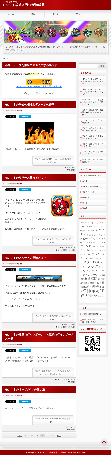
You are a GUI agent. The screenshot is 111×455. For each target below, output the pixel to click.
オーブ (73, 427)
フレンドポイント (98, 246)
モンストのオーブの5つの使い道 (25, 389)
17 (47, 436)
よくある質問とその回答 (66, 250)
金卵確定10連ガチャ (92, 293)
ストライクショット (91, 235)
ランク (101, 267)
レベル (102, 271)
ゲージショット (94, 226)
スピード (72, 324)
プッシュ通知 (85, 250)
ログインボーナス (69, 379)
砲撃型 (92, 283)
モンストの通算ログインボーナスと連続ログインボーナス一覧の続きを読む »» (53, 372)
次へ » (59, 436)
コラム (84, 181)
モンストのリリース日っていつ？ (25, 177)
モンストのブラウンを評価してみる (92, 153)
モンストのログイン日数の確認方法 (92, 121)
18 (52, 436)
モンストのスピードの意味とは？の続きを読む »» (53, 317)
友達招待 (90, 278)
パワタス (87, 242)
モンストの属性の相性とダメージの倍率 (29, 104)
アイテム (87, 223)
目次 (33, 14)
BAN (82, 223)
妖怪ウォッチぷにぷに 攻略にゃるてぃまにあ (92, 320)
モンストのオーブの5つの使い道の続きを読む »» (53, 420)
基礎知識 (72, 170)
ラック (92, 266)
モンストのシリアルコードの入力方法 (92, 145)
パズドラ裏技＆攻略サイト (92, 314)
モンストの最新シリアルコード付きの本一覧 (92, 137)
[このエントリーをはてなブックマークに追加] (25, 117)
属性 (73, 167)
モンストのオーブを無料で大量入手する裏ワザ (39, 86)
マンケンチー (88, 258)
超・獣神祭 (92, 286)
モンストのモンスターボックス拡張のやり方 (92, 129)
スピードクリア (89, 238)
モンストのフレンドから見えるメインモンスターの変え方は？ (92, 102)
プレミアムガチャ (96, 250)
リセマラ (85, 270)
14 (32, 436)
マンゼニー (97, 258)
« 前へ (19, 436)
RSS (78, 14)
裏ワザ (55, 14)
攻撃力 (86, 283)
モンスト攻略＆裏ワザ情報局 (23, 5)
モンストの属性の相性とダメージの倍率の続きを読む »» (53, 160)
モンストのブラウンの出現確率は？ (92, 161)
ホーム (11, 14)
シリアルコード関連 (90, 186)
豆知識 (73, 382)
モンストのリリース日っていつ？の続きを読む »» (53, 240)
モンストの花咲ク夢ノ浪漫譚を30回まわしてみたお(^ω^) (92, 112)
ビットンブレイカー (98, 242)
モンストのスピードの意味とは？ (25, 257)
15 (37, 436)
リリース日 (71, 247)
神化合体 (98, 283)
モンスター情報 (88, 192)
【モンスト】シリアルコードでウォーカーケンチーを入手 (92, 91)
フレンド (86, 246)
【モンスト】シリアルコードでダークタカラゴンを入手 (92, 81)
